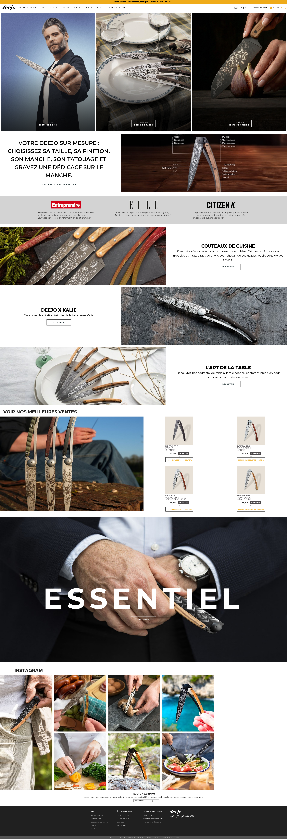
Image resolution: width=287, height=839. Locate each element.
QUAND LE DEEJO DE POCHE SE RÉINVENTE (121, 837)
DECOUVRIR (228, 267)
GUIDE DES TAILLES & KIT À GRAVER (148, 837)
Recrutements (121, 825)
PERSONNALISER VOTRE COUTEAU (59, 184)
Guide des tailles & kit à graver (100, 822)
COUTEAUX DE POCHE (27, 8)
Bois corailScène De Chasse (175, 497)
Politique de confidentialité (152, 822)
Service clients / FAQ (97, 815)
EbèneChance (171, 448)
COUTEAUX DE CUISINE (71, 8)
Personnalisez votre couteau (179, 460)
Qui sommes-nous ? (123, 818)
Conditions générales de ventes (153, 818)
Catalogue (120, 822)
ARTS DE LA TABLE (48, 8)
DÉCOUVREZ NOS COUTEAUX (170, 837)
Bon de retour (95, 829)
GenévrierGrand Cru (244, 497)
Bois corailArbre (244, 448)
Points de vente (117, 8)
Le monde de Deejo (95, 8)
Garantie (93, 825)
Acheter (183, 453)
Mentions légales (149, 815)
